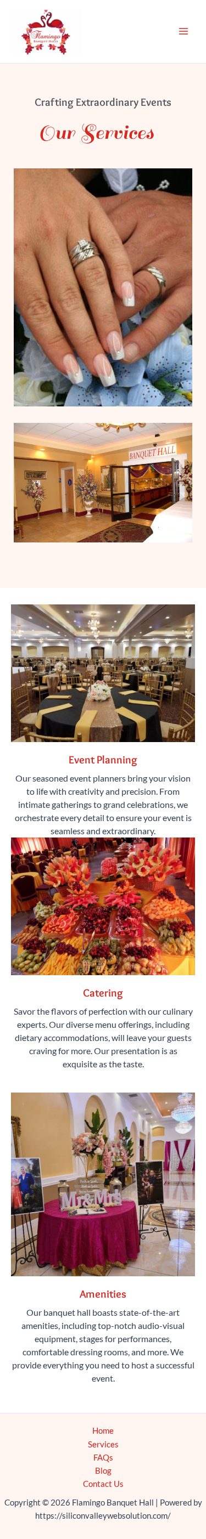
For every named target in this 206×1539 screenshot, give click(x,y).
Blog (103, 1470)
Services (103, 1444)
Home (103, 1430)
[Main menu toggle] (183, 31)
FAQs (103, 1457)
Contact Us (103, 1484)
